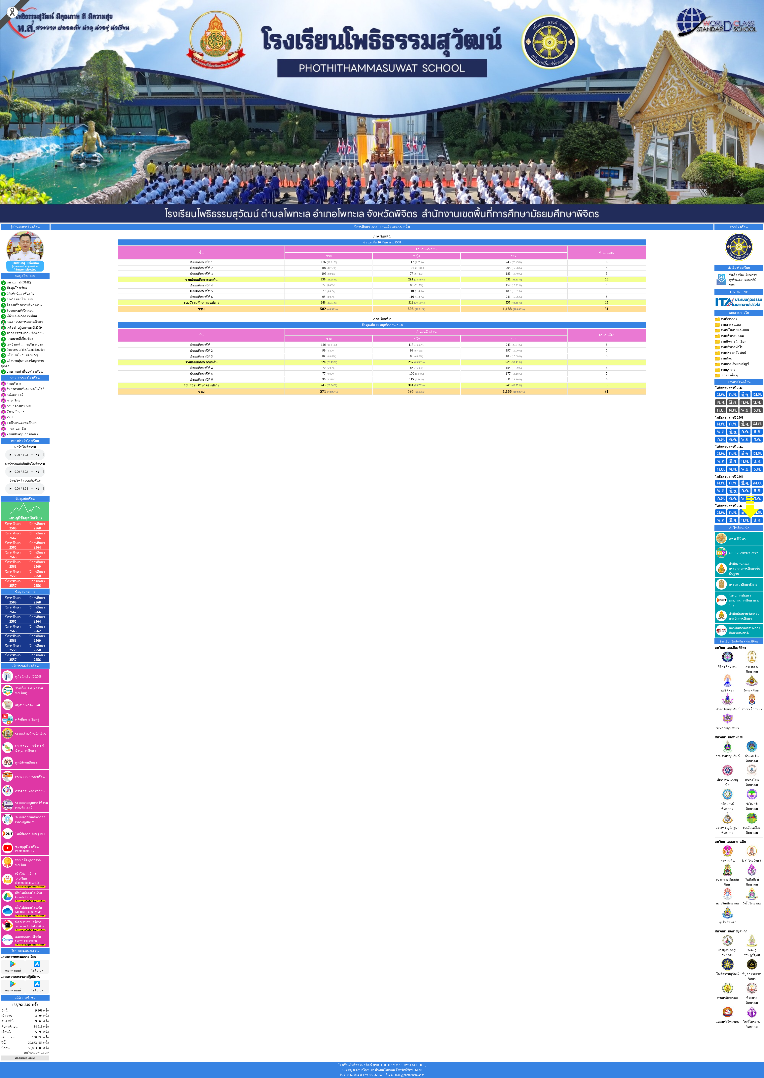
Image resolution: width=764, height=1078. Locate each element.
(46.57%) (516, 385)
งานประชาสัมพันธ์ (733, 352)
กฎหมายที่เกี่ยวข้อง (19, 338)
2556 (37, 586)
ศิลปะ (10, 417)
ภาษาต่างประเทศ (18, 406)
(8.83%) (331, 356)
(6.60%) (330, 373)
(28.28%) (331, 279)
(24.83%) (419, 279)
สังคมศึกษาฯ (15, 411)
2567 (13, 538)
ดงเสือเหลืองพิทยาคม (751, 830)
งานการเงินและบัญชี (734, 364)
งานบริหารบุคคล (732, 336)
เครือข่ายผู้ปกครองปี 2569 (24, 327)
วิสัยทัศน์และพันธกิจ (20, 293)
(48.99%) (332, 309)
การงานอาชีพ (16, 428)
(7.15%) (418, 285)
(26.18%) (419, 302)
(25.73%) (419, 385)
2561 (13, 566)
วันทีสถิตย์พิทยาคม (752, 882)
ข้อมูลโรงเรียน (16, 288)
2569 (13, 528)
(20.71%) (331, 302)
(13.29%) (516, 367)
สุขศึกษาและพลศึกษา (21, 423)
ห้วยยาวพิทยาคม (752, 1000)
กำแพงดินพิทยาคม (752, 758)
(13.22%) (516, 285)
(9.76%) (419, 296)
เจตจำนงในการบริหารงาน (24, 344)
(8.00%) (330, 296)
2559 (13, 576)
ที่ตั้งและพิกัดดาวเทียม (21, 316)
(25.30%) (419, 362)
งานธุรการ (727, 369)
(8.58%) (419, 373)
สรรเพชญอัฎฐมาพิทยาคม (727, 830)
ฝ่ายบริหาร (13, 383)
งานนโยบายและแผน (734, 330)
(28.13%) (331, 362)
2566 (37, 538)
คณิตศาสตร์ (14, 394)
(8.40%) (418, 350)
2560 (37, 566)
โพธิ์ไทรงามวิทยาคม (751, 1024)
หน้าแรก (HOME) (18, 282)
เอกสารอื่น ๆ (729, 375)
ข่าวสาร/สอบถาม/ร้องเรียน (25, 333)
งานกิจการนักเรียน (733, 341)
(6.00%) (330, 367)
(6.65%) (330, 291)
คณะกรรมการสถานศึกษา (24, 321)
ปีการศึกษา (13, 523)
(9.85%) (419, 262)
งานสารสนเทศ (730, 324)
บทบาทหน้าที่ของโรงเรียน (24, 371)
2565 (13, 547)
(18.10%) (516, 379)
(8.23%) (330, 379)
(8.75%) (331, 268)
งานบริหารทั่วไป (731, 347)
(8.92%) (331, 273)
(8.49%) (330, 350)
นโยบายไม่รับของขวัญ (22, 355)
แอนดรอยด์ (13, 970)
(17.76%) (516, 296)
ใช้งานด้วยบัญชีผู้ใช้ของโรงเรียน (30, 887)
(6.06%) (330, 285)
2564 (37, 547)
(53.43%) (516, 362)
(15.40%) (516, 273)
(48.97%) (332, 391)
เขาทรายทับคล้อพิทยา (727, 882)
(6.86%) (418, 356)
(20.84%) (516, 344)
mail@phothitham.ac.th (409, 1075)
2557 (13, 586)
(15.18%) (516, 373)
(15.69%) (516, 356)
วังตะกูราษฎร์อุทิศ (752, 952)
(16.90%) (516, 350)
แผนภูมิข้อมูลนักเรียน (25, 518)
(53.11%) (516, 279)
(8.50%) (419, 268)
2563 (13, 557)
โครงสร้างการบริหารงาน (24, 305)
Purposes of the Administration (25, 349)
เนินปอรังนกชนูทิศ (727, 782)
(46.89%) (516, 302)
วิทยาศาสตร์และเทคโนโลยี (25, 389)
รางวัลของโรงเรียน (19, 299)
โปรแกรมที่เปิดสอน (19, 310)
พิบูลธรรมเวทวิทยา (751, 976)
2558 (37, 576)
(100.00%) (518, 309)
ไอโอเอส (37, 970)
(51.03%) (419, 391)
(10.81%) (331, 344)
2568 (37, 528)
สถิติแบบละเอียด (25, 1058)
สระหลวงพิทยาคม (751, 669)
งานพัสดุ (726, 358)
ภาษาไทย (13, 400)
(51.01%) (419, 309)
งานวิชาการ (728, 319)
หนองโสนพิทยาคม (752, 782)
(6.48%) (418, 273)
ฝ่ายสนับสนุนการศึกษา (22, 434)
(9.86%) (419, 379)
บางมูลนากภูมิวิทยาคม (728, 952)
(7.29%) (418, 367)
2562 (37, 557)
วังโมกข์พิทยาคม (752, 806)
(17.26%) (516, 268)
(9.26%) (419, 291)
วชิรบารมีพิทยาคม (727, 806)
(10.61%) (331, 262)
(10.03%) (418, 344)
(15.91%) (516, 291)
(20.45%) (516, 262)
